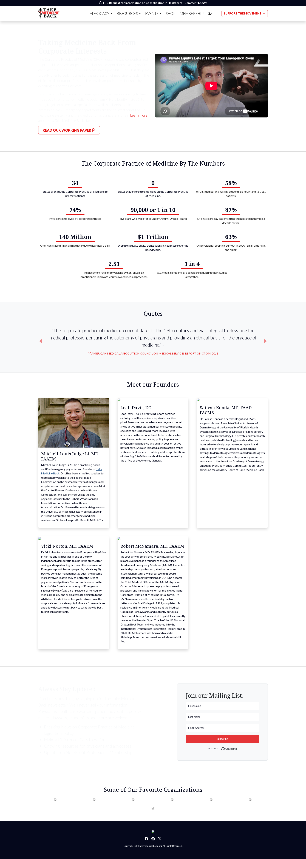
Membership (192, 13)
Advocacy (99, 13)
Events (151, 13)
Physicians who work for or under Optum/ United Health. (153, 218)
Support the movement (243, 13)
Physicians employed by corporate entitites (75, 218)
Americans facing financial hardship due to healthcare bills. (75, 245)
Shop (170, 13)
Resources (127, 13)
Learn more (138, 115)
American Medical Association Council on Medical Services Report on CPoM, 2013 (154, 353)
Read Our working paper (67, 130)
